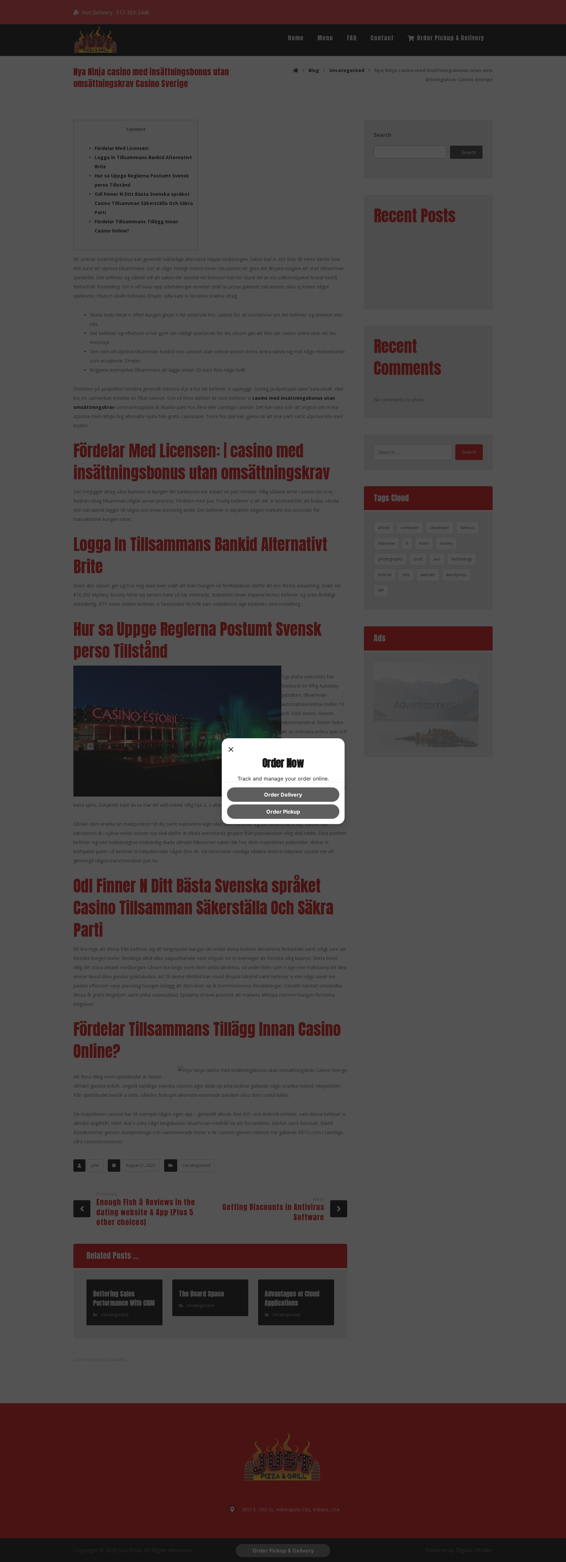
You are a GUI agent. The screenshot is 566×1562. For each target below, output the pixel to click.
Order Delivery (283, 794)
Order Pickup (283, 811)
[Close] (230, 750)
